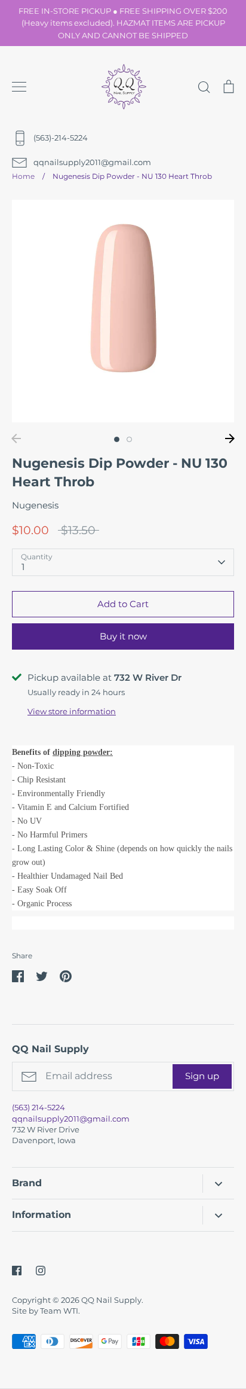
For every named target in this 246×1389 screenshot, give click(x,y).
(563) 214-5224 (38, 1107)
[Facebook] (17, 1271)
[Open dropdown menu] (218, 1183)
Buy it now (123, 636)
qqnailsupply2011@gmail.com (71, 1118)
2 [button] (129, 439)
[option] (123, 311)
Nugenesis (35, 505)
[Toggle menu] (19, 86)
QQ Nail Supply (111, 1300)
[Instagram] (41, 1271)
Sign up (202, 1076)
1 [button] (116, 439)
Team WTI (59, 1310)
